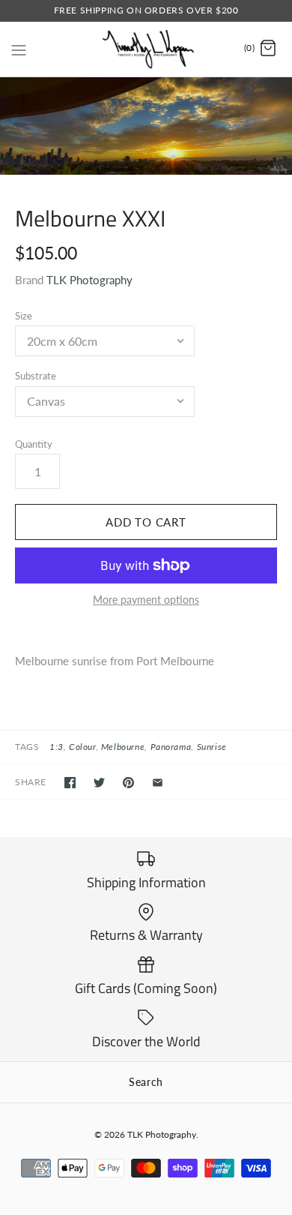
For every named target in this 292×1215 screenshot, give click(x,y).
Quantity (33, 444)
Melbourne (123, 746)
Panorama (171, 746)
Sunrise (212, 746)
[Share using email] (157, 782)
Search (146, 1082)
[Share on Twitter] (99, 782)
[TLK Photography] (146, 49)
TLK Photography (89, 279)
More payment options (146, 600)
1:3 (56, 746)
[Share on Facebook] (70, 782)
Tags (27, 746)
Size (23, 316)
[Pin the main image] (128, 782)
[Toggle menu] (18, 48)
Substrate (35, 376)
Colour (82, 746)
